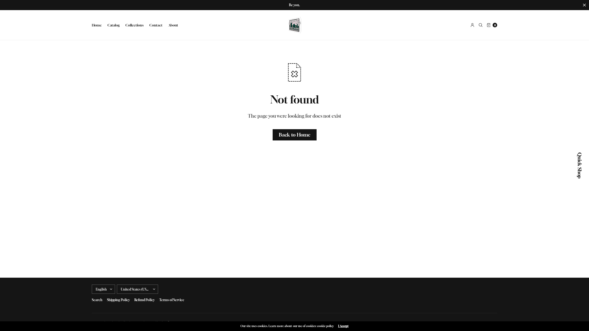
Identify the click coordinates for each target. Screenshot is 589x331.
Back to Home (294, 135)
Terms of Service (171, 300)
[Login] (472, 25)
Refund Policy (144, 300)
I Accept (343, 326)
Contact (155, 25)
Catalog (113, 25)
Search (97, 300)
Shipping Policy (118, 300)
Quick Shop (579, 165)
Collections (134, 25)
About (173, 25)
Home (97, 25)
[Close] (584, 5)
